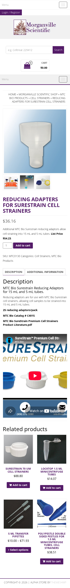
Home (12, 94)
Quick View (32, 439)
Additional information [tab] (45, 272)
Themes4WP (58, 582)
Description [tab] (13, 272)
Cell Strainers (40, 98)
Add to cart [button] (20, 485)
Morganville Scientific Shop (38, 94)
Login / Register (11, 12)
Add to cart (23, 245)
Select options (19, 550)
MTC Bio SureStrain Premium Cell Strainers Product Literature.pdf (30, 322)
